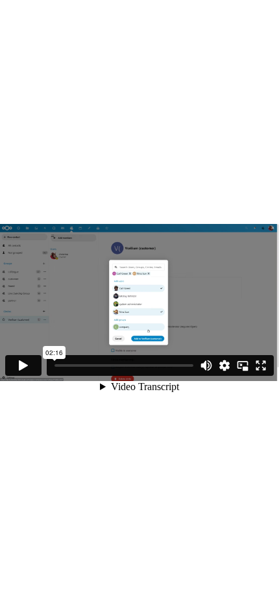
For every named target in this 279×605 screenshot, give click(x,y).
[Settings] (224, 365)
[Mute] (206, 365)
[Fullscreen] (261, 365)
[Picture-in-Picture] (242, 365)
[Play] (23, 365)
